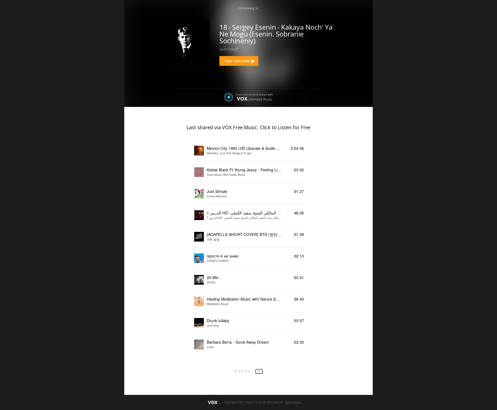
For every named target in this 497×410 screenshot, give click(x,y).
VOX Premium (293, 402)
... (252, 371)
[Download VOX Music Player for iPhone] (185, 43)
